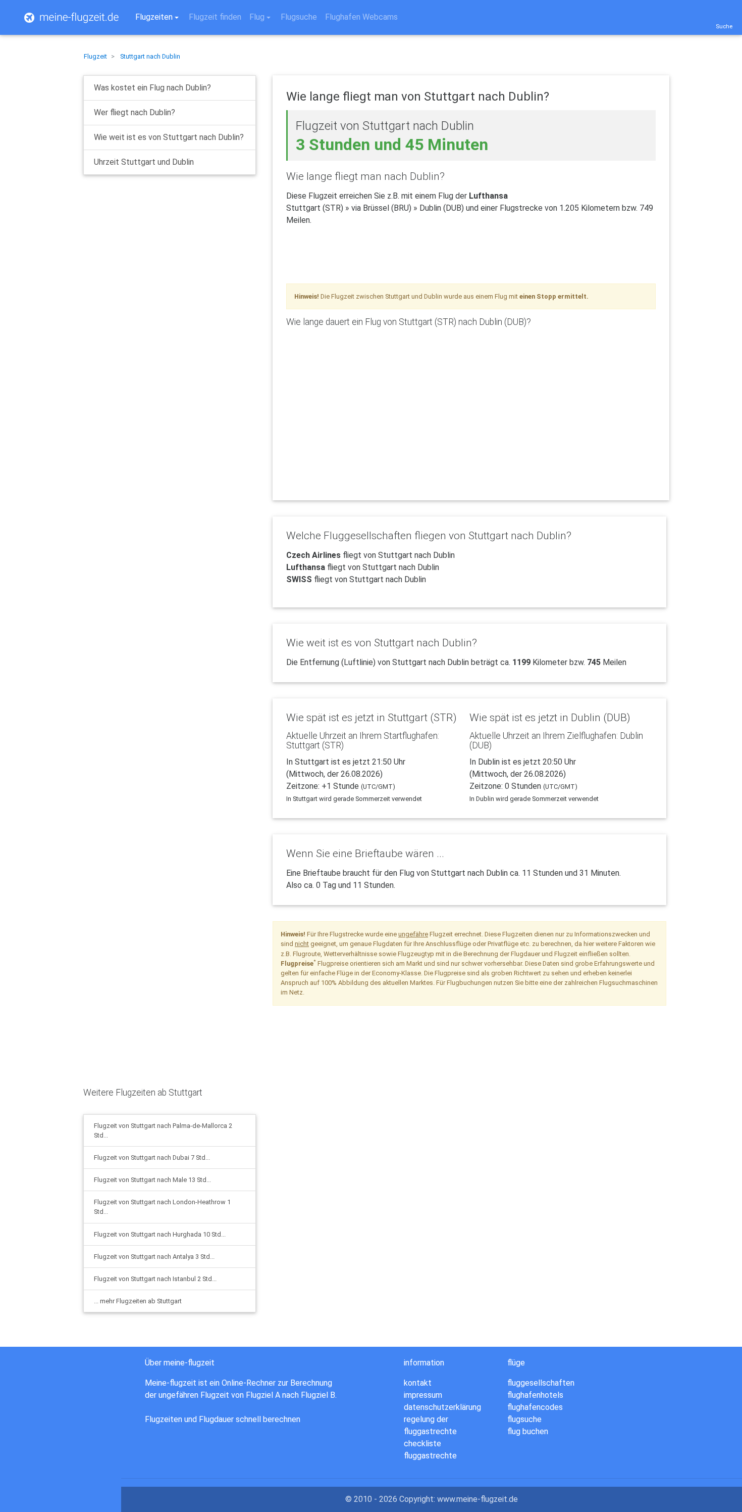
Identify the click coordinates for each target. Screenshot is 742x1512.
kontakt (418, 1383)
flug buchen (527, 1431)
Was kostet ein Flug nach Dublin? (152, 87)
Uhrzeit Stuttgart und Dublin (144, 162)
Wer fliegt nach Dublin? (134, 112)
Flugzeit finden (215, 17)
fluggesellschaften (540, 1383)
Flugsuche (299, 17)
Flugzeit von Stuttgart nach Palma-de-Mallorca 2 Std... (163, 1130)
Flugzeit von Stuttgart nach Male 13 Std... (152, 1180)
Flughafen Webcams (361, 17)
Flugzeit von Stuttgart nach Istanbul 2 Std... (155, 1279)
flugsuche (524, 1419)
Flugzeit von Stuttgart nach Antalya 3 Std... (154, 1256)
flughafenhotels (535, 1395)
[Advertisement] (159, 262)
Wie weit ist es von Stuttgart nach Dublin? (169, 137)
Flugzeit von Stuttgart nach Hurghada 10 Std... (160, 1234)
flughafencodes (535, 1407)
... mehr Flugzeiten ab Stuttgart (138, 1301)
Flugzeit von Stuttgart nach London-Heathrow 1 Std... (162, 1206)
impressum (423, 1395)
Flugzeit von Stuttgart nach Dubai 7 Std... (152, 1157)
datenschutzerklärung (442, 1407)
